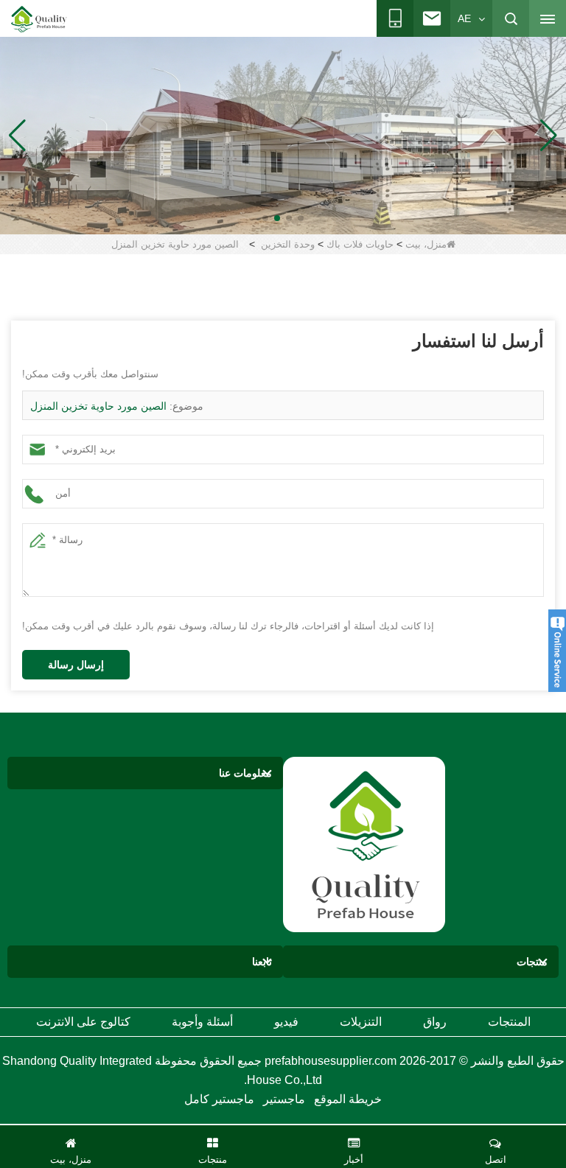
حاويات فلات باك (360, 244)
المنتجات (509, 1021)
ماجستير (284, 1099)
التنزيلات (361, 1021)
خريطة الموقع (348, 1099)
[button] (301, 218)
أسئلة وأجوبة (202, 1021)
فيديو (286, 1021)
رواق (435, 1021)
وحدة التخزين (288, 244)
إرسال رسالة (76, 665)
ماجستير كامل (219, 1099)
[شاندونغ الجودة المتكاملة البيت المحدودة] (39, 19)
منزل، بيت (426, 244)
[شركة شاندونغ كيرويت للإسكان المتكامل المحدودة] (364, 843)
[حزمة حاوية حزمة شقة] (283, 135)
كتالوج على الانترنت (83, 1021)
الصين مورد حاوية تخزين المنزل (98, 406)
